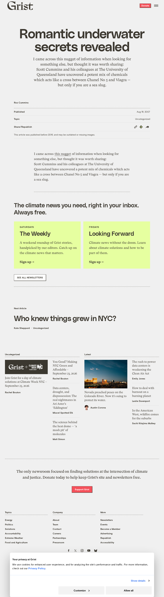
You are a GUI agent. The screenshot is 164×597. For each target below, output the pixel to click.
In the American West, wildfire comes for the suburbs (145, 414)
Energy (8, 520)
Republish (105, 538)
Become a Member (110, 529)
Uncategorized (142, 119)
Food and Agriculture (16, 542)
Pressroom (58, 542)
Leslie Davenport (141, 401)
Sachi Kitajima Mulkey (144, 423)
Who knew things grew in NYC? (65, 318)
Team (55, 524)
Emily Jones (138, 378)
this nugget (66, 59)
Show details (138, 580)
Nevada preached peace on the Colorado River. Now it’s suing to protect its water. (105, 396)
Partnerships (59, 538)
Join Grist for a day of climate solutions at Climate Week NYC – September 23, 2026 (26, 381)
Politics (9, 524)
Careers (57, 533)
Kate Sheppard (22, 328)
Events (103, 524)
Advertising (106, 533)
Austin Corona (98, 407)
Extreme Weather (14, 538)
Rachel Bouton (12, 392)
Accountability (13, 533)
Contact (57, 529)
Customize (80, 590)
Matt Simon (59, 439)
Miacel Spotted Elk (63, 412)
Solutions (10, 529)
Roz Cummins (21, 102)
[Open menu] (156, 5)
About (56, 520)
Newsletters (106, 520)
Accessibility (107, 542)
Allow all (128, 590)
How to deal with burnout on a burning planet (143, 392)
